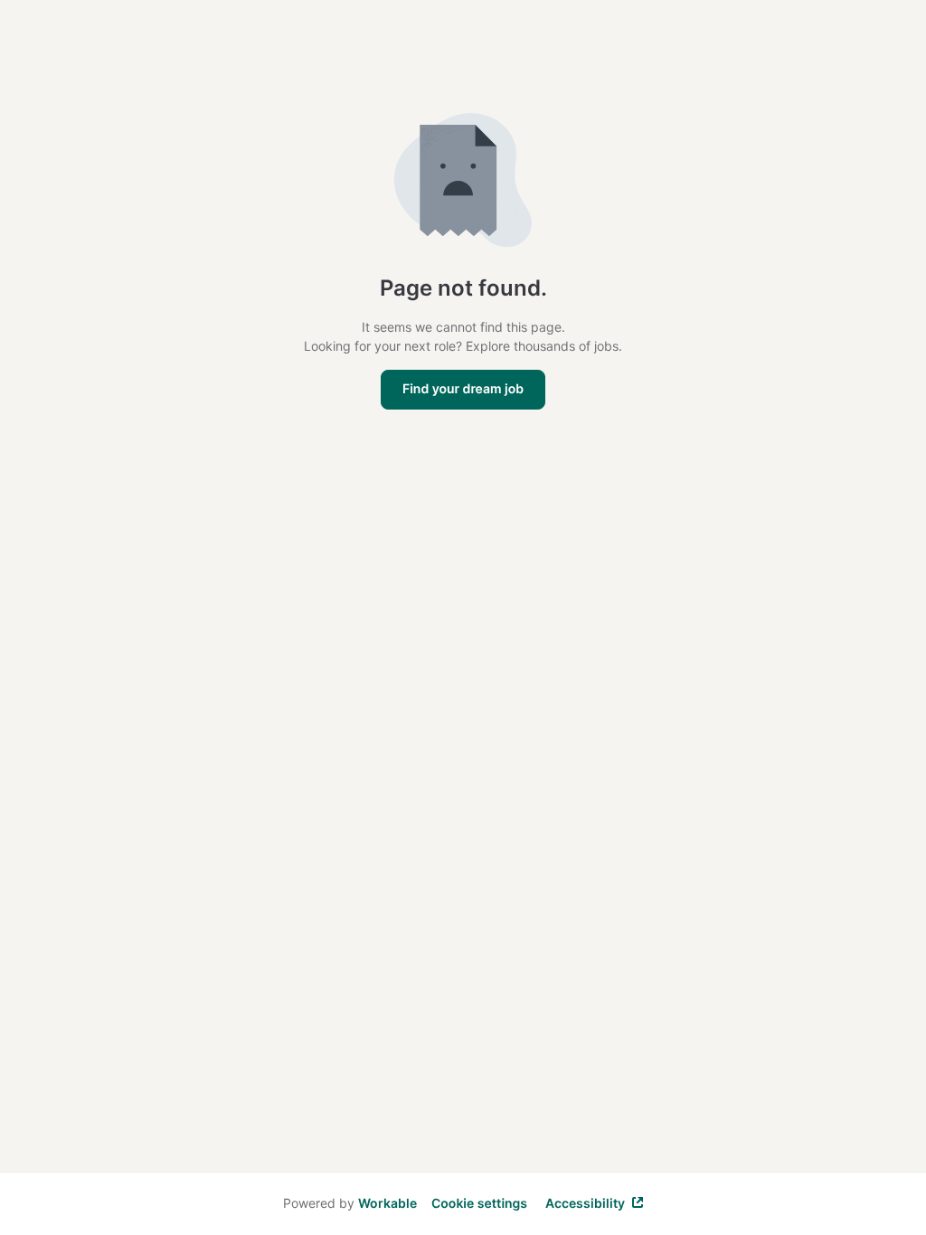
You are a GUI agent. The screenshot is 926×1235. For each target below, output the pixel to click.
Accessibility (585, 1203)
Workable (387, 1203)
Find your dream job (463, 389)
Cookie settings (479, 1203)
